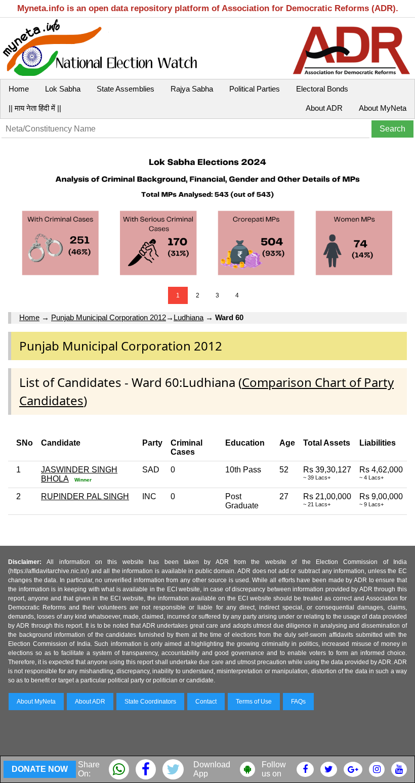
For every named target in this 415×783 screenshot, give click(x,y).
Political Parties (254, 88)
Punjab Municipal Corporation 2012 (108, 317)
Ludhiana (188, 317)
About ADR (324, 108)
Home (19, 88)
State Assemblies (125, 88)
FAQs (298, 701)
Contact (206, 701)
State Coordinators (150, 701)
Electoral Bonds (322, 88)
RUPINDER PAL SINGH (85, 496)
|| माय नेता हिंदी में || (35, 108)
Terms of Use (254, 701)
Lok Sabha (62, 88)
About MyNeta (382, 108)
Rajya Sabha (192, 88)
